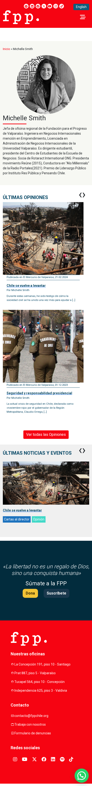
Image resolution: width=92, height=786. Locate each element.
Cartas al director (16, 519)
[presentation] (80, 194)
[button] (82, 776)
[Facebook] (38, 6)
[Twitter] (44, 6)
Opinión (38, 519)
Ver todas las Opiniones (46, 434)
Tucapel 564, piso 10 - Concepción (39, 682)
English (81, 7)
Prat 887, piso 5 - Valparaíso (35, 673)
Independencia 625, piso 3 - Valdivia (40, 690)
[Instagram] (55, 6)
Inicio (6, 49)
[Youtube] (49, 6)
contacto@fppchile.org (31, 716)
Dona (30, 593)
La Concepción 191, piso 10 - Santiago (42, 664)
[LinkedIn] (32, 6)
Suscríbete (56, 593)
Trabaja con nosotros (30, 724)
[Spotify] (26, 6)
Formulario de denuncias (32, 733)
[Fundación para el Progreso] (21, 17)
